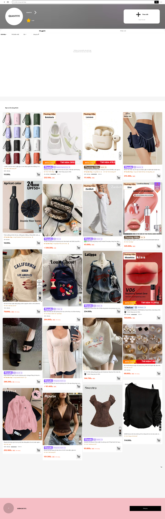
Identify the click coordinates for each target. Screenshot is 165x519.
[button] (4, 2)
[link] (14, 16)
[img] (62, 163)
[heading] (72, 12)
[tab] (41, 31)
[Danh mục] (8, 2)
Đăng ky (145, 508)
